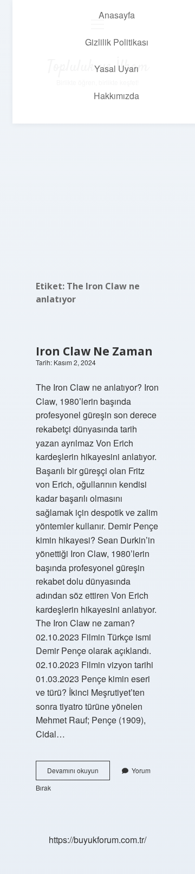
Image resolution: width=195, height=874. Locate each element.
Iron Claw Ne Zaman (94, 351)
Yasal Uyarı (116, 68)
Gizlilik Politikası (116, 42)
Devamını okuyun (78, 772)
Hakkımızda (116, 95)
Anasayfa (117, 15)
